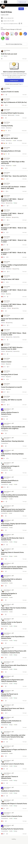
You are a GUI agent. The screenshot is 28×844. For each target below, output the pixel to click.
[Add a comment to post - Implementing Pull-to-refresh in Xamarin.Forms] (6, 586)
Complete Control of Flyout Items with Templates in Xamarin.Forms (13, 651)
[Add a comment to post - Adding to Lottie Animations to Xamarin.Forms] (6, 727)
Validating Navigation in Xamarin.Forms (9, 594)
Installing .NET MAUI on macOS (11, 400)
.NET (13, 409)
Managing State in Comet (9, 374)
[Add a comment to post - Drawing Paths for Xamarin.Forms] (7, 834)
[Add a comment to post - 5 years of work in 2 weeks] (6, 94)
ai (2, 56)
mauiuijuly (19, 140)
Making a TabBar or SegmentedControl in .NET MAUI (14, 265)
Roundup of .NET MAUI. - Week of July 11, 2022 (13, 241)
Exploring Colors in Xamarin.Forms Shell (12, 553)
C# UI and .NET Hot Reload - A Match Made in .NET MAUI (13, 187)
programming (9, 203)
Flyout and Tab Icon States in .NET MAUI (12, 319)
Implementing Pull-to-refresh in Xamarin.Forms (11, 580)
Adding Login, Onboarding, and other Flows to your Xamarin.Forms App (13, 736)
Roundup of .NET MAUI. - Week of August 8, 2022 (12, 214)
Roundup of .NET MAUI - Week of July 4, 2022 (13, 253)
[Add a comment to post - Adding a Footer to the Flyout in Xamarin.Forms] (6, 629)
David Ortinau (7, 50)
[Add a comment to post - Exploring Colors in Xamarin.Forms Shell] (6, 559)
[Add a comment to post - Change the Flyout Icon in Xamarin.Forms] (6, 700)
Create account (22, 2)
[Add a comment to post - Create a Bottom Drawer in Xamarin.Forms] (7, 419)
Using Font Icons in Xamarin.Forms (12, 764)
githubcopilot (11, 115)
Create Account (14, 80)
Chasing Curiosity (7, 125)
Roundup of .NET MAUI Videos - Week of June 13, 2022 (13, 334)
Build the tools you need (9, 54)
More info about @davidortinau (14, 44)
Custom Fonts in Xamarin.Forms (11, 816)
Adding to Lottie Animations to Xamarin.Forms (11, 721)
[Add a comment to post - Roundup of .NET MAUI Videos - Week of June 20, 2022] (6, 311)
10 (11, 143)
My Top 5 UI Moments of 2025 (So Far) (14, 102)
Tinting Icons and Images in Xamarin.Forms (10, 467)
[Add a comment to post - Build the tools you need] (2, 59)
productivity (16, 337)
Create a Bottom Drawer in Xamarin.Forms (10, 413)
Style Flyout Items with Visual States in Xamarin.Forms (14, 666)
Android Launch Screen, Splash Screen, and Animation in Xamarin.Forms (14, 567)
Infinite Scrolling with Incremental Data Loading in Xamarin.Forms (14, 495)
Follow (21, 8)
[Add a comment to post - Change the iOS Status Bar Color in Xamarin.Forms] (7, 544)
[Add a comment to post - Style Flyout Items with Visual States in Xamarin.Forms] (6, 672)
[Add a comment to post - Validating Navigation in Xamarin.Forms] (6, 600)
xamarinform (4, 513)
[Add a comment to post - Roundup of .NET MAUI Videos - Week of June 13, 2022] (7, 339)
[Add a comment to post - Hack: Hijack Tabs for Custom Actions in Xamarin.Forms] (6, 614)
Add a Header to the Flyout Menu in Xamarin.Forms (12, 637)
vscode (17, 115)
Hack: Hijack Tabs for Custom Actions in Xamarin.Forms (13, 608)
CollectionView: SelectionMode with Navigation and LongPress (13, 427)
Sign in (21, 84)
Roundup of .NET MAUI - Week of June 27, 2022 (14, 291)
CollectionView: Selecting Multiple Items (12, 454)
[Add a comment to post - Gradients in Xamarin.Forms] (7, 796)
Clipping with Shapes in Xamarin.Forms (14, 803)
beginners (8, 217)
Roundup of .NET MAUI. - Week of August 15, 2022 (12, 200)
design (15, 203)
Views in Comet (6, 362)
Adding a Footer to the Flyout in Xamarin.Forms (11, 623)
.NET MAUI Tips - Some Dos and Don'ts (14, 176)
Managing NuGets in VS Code (11, 151)
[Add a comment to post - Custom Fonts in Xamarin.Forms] (6, 821)
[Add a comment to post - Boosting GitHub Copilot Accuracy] (6, 118)
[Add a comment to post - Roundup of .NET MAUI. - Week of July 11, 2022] (7, 245)
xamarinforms (4, 416)
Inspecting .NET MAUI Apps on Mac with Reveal (13, 162)
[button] (2, 34)
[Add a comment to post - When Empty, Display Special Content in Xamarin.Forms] (6, 530)
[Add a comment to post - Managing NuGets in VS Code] (9, 154)
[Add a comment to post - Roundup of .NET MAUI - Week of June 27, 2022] (7, 296)
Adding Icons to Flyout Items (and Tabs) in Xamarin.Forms (12, 680)
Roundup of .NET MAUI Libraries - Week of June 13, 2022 (12, 348)
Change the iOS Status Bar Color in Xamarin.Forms (12, 539)
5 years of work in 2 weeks (10, 91)
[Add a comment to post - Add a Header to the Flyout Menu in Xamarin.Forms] (6, 643)
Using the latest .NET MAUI (10, 279)
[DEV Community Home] (5, 2)
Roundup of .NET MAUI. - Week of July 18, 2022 (13, 228)
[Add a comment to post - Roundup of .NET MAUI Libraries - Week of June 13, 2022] (7, 354)
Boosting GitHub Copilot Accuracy (12, 113)
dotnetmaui (4, 115)
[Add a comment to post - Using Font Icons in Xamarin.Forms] (7, 769)
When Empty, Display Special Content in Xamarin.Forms (13, 524)
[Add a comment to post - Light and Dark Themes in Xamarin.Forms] (7, 783)
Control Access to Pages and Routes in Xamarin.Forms (14, 750)
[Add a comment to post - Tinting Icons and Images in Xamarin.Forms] (6, 473)
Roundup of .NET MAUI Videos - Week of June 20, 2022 (13, 305)
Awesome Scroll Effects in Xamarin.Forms (9, 481)
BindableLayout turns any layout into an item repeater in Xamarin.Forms (13, 510)
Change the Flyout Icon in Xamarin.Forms (9, 695)
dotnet (5, 56)
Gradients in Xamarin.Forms (10, 791)
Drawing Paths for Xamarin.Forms (12, 829)
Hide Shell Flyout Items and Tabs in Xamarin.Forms (12, 709)
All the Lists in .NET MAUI (9, 138)
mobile (14, 140)
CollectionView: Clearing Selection (12, 441)
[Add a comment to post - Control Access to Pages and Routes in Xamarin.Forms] (6, 756)
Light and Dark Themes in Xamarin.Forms (9, 777)
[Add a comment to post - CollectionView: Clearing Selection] (6, 446)
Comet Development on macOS (11, 387)
